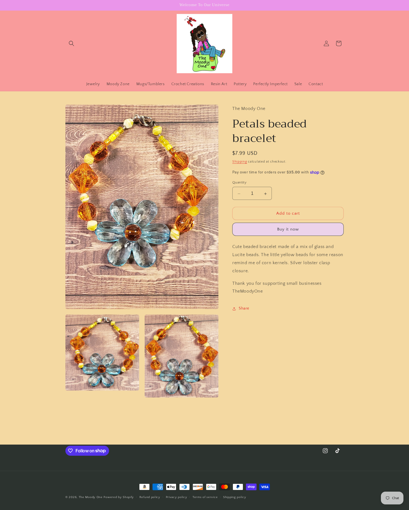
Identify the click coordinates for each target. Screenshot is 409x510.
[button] (71, 43)
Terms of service (205, 497)
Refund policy (149, 497)
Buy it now (288, 229)
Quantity (239, 183)
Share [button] (244, 308)
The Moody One (91, 497)
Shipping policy (234, 497)
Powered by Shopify (119, 497)
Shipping (239, 162)
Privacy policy (176, 497)
